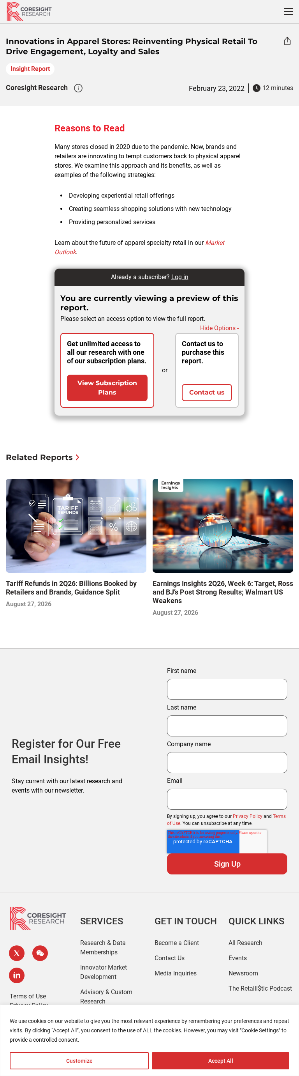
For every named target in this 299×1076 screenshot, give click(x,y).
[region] (149, 1040)
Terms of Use (28, 996)
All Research (245, 943)
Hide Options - (219, 328)
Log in (179, 277)
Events (238, 958)
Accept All (220, 1061)
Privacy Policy (247, 816)
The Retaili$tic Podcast (260, 988)
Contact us (207, 392)
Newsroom (243, 973)
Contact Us (170, 958)
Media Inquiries (176, 973)
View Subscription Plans (107, 387)
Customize (79, 1061)
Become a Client (177, 943)
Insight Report (30, 69)
